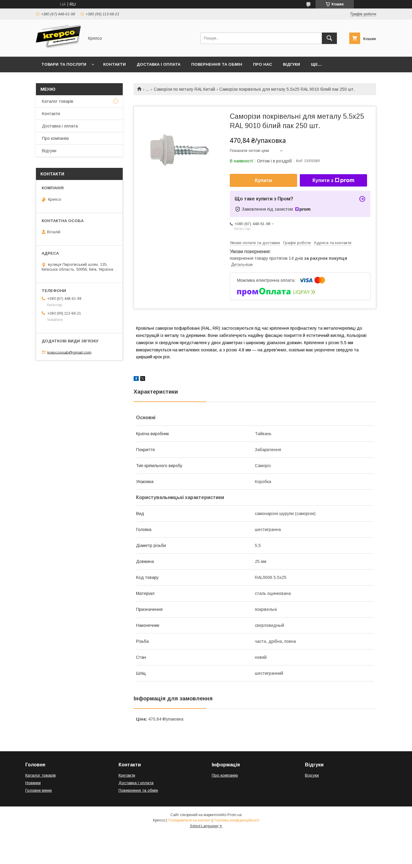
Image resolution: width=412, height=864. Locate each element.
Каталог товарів (57, 101)
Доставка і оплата (158, 64)
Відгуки (291, 64)
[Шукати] (329, 38)
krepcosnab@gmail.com (69, 352)
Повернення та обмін (216, 64)
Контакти (114, 64)
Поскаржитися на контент (189, 820)
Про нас (262, 64)
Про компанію (55, 138)
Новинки (33, 783)
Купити (263, 180)
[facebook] (136, 379)
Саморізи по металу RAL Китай (184, 89)
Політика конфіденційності (236, 820)
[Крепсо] (58, 48)
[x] (142, 379)
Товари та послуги (63, 64)
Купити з (322, 180)
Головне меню (38, 790)
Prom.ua (234, 815)
